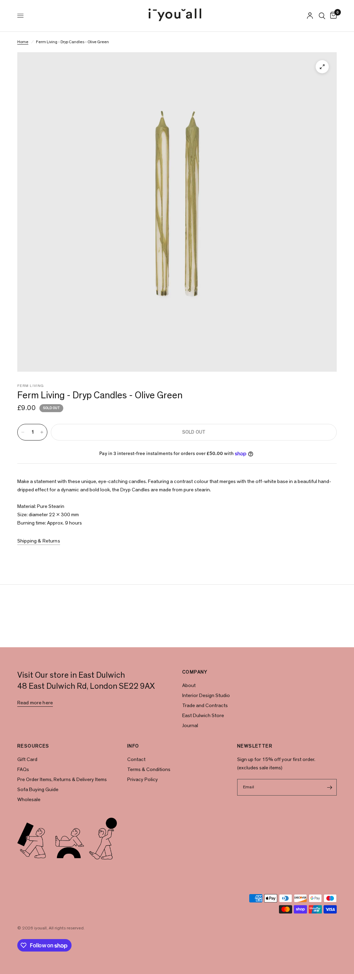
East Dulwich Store (203, 715)
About (189, 685)
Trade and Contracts (205, 705)
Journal (190, 725)
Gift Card (27, 759)
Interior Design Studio (206, 695)
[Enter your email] (330, 787)
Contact (136, 759)
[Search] (322, 15)
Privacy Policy (142, 779)
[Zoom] (322, 66)
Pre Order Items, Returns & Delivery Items (62, 779)
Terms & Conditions (148, 769)
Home (22, 42)
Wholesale (28, 799)
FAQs (23, 769)
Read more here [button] (35, 702)
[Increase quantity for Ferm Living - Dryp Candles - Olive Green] (42, 432)
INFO (133, 746)
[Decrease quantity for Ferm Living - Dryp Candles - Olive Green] (23, 432)
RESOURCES (33, 746)
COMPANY (195, 672)
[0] (332, 15)
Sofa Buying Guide (37, 789)
